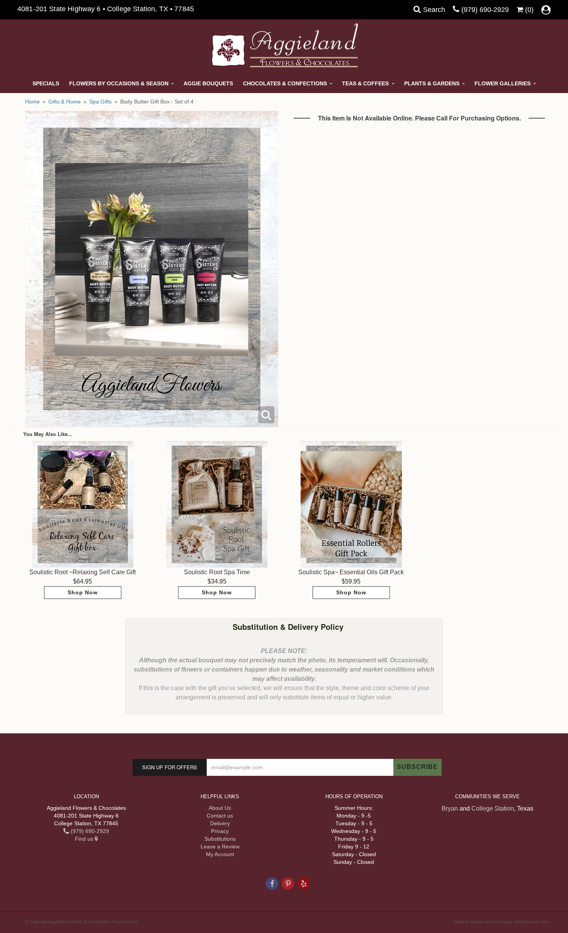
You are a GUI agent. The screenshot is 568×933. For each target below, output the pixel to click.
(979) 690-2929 (485, 10)
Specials (45, 83)
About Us (220, 808)
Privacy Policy (124, 921)
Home (32, 101)
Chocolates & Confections (285, 83)
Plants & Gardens (431, 83)
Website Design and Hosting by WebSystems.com (501, 921)
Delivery (220, 823)
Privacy (220, 831)
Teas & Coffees (365, 83)
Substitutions (220, 839)
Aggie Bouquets (208, 83)
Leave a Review (220, 846)
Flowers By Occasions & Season (118, 83)
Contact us (220, 816)
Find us (85, 839)
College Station (492, 808)
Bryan (450, 808)
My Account (220, 854)
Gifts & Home (64, 101)
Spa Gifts (100, 101)
